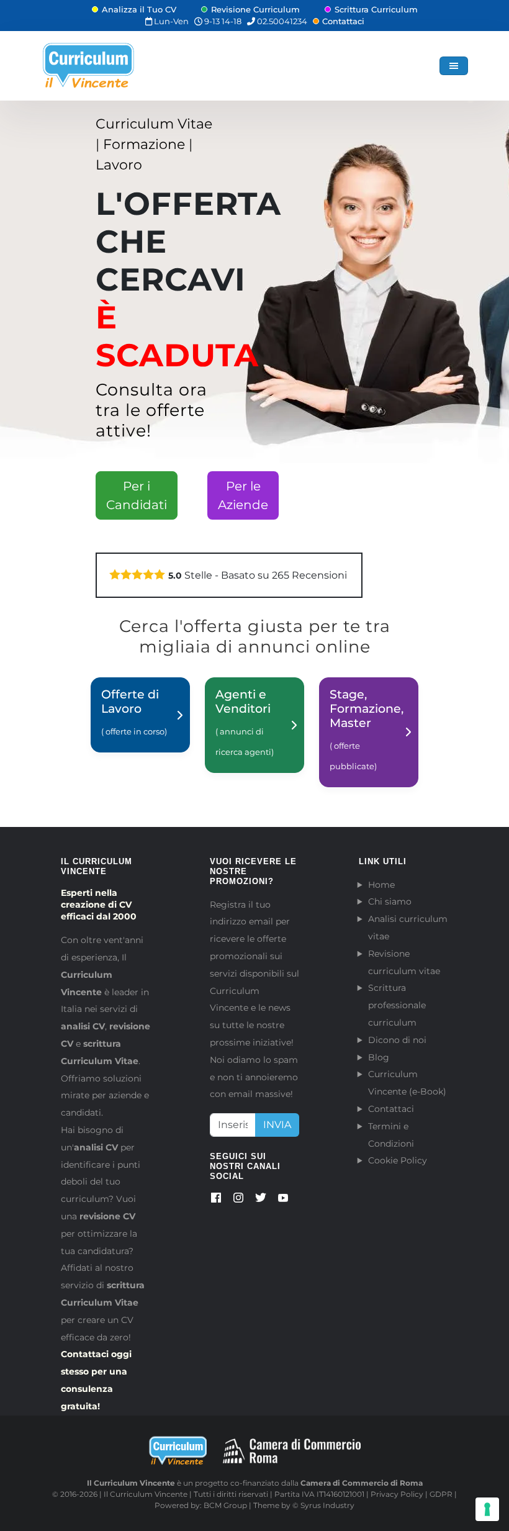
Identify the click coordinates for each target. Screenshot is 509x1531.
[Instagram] (238, 1200)
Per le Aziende (243, 495)
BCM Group (225, 1505)
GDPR (441, 1494)
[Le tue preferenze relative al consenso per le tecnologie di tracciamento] (487, 1509)
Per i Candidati (136, 495)
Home (381, 884)
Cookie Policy (397, 1160)
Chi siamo (390, 901)
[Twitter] (260, 1200)
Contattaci (343, 21)
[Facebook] (216, 1200)
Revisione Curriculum (255, 9)
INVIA (277, 1125)
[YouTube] (283, 1200)
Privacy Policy (397, 1494)
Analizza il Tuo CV (139, 9)
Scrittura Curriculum (376, 9)
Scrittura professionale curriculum (397, 1005)
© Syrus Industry (323, 1505)
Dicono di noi (397, 1040)
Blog (378, 1057)
